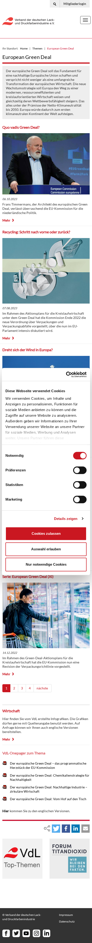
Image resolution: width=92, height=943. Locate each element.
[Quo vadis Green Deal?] (46, 163)
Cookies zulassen (46, 533)
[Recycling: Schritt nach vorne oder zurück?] (46, 271)
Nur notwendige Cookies (46, 564)
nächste (43, 688)
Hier (5, 811)
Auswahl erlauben (46, 549)
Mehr (6, 220)
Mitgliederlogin (74, 4)
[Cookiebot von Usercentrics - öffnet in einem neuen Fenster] (66, 374)
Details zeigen (65, 519)
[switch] (80, 470)
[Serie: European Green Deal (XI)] (46, 615)
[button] (56, 828)
